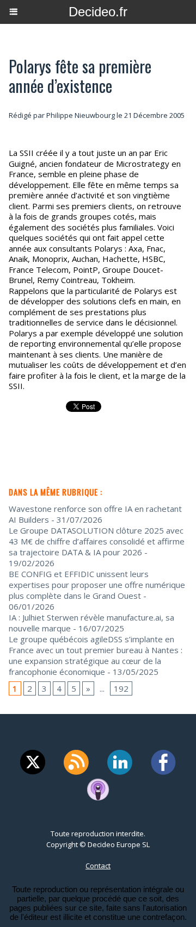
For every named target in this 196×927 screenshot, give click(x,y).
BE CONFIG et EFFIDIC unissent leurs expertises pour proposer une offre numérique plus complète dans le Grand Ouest (97, 584)
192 (121, 688)
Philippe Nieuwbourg (80, 115)
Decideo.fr (98, 11)
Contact (98, 865)
